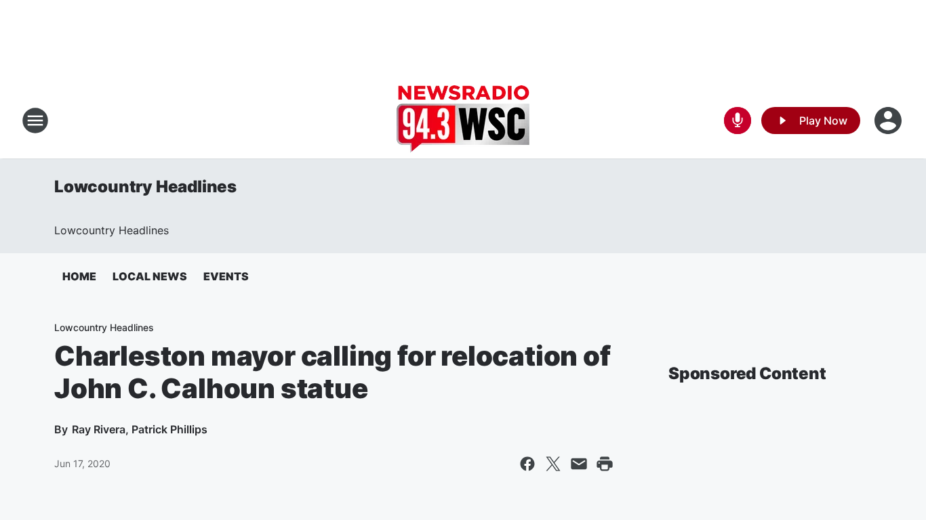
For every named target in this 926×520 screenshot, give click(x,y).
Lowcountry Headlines (145, 186)
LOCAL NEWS (150, 276)
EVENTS (226, 276)
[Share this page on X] (553, 463)
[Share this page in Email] (578, 463)
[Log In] (889, 120)
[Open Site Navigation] (35, 120)
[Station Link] (463, 120)
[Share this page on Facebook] (527, 463)
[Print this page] (604, 463)
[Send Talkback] (737, 120)
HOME (79, 276)
